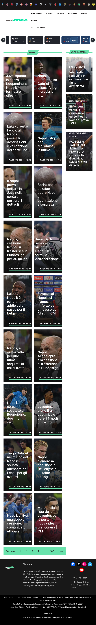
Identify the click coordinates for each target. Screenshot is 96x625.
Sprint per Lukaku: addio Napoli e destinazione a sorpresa (48, 194)
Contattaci (82, 607)
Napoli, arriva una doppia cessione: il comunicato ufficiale (17, 523)
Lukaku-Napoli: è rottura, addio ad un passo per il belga (16, 303)
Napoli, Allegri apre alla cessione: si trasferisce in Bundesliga (48, 360)
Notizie (49, 13)
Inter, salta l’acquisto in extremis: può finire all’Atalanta (78, 79)
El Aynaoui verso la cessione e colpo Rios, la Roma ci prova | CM (79, 115)
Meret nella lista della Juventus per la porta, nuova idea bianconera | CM (48, 519)
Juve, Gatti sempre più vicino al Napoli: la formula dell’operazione (47, 249)
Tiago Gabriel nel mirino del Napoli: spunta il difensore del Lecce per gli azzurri (17, 465)
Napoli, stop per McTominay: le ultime (47, 144)
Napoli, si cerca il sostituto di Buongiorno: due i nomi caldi (16, 412)
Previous (10, 551)
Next (61, 551)
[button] (32, 27)
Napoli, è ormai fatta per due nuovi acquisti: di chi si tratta (15, 358)
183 (52, 551)
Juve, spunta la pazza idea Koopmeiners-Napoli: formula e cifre (17, 85)
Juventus (74, 133)
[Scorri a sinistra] (3, 40)
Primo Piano (36, 13)
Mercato (60, 13)
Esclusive (72, 13)
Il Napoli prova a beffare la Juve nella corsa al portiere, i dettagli (15, 193)
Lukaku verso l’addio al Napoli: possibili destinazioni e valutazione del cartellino (17, 138)
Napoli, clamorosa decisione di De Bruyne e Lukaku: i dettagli (47, 467)
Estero (34, 20)
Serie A (84, 13)
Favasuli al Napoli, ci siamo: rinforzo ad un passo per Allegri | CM (48, 303)
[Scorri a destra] (93, 40)
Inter (72, 67)
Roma (82, 101)
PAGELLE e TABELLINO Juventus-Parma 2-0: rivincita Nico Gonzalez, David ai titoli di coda (78, 153)
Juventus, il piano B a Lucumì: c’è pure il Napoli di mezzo (48, 414)
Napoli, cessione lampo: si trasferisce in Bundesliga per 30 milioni (17, 249)
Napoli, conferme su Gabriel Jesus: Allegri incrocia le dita (48, 85)
